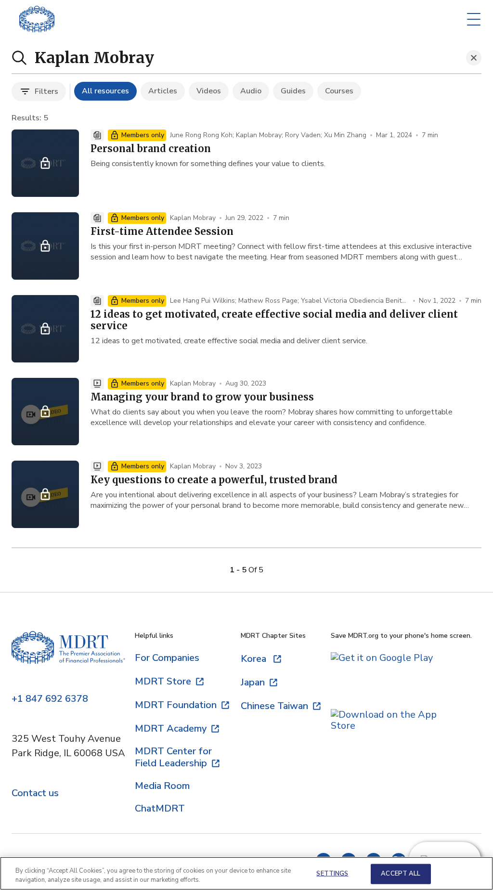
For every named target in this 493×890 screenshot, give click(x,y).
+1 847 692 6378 (50, 699)
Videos (208, 91)
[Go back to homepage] (36, 19)
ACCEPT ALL (400, 873)
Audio (250, 91)
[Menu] (473, 19)
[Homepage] (68, 656)
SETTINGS (332, 873)
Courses (339, 91)
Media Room (162, 785)
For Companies (167, 657)
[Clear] (473, 57)
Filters (46, 91)
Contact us (35, 793)
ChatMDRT (160, 808)
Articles (162, 91)
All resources (105, 91)
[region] (246, 873)
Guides (293, 91)
